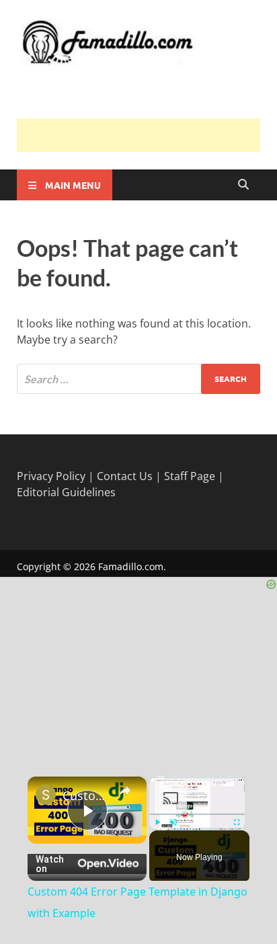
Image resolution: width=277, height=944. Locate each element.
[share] (125, 791)
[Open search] (243, 184)
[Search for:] (138, 379)
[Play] (157, 822)
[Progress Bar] (197, 814)
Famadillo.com (130, 566)
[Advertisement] (147, 135)
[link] (46, 795)
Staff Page (189, 476)
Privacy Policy (51, 476)
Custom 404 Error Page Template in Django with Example (87, 795)
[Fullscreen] (237, 822)
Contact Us (125, 476)
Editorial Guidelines (66, 492)
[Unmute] (173, 822)
